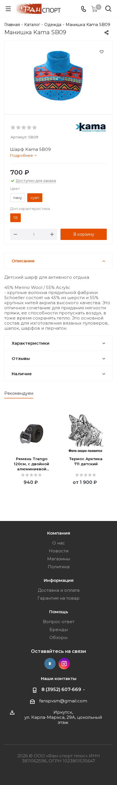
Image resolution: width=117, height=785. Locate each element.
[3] (24, 127)
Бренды (58, 629)
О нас (58, 543)
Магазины (58, 558)
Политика (59, 566)
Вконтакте (50, 663)
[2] (18, 127)
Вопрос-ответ (58, 621)
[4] (29, 127)
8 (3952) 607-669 (61, 689)
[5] (34, 127)
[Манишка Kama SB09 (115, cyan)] (58, 76)
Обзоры (58, 637)
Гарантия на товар (58, 598)
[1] (13, 127)
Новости (58, 551)
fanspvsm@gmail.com (63, 701)
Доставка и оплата (59, 590)
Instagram (64, 663)
